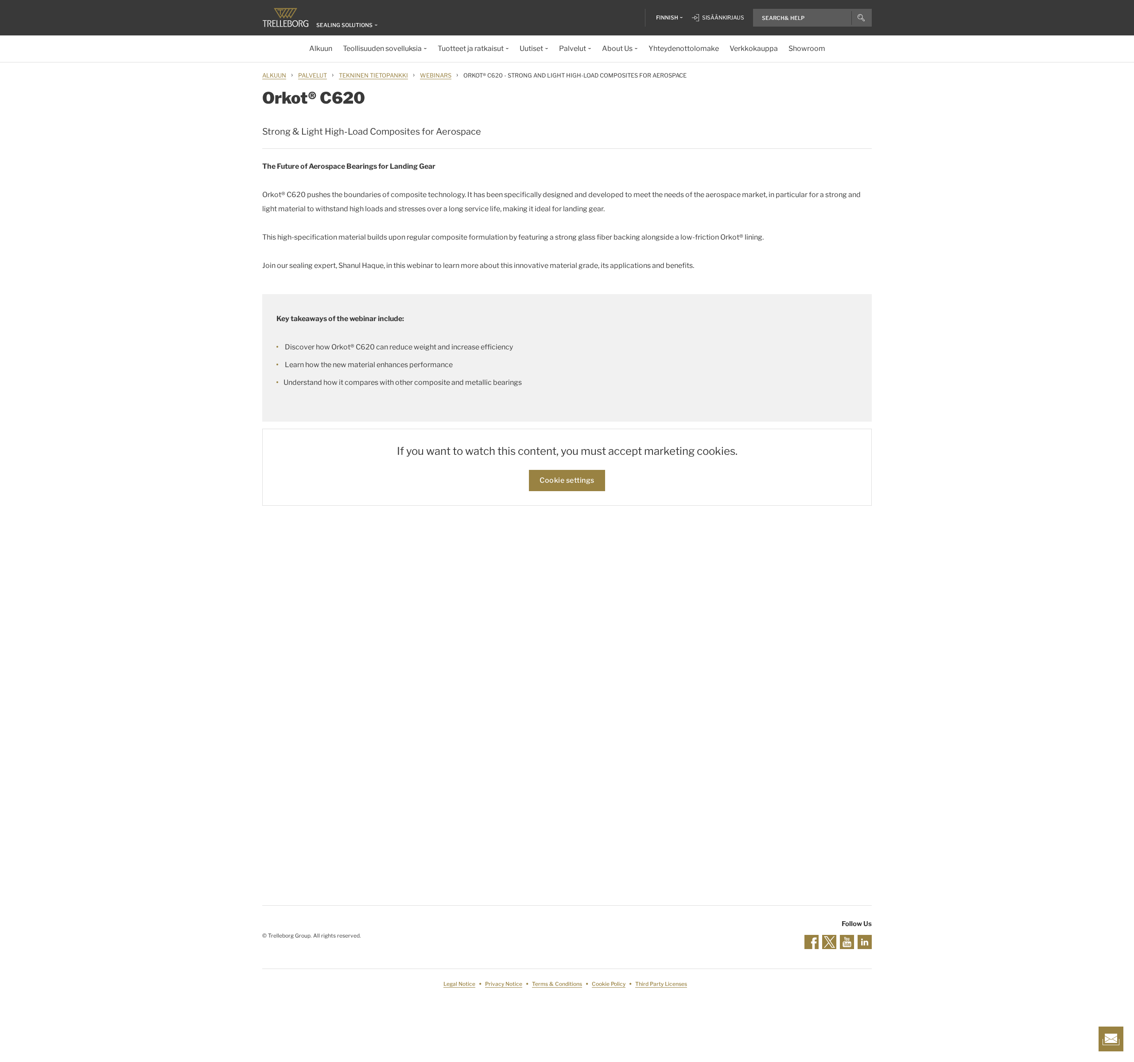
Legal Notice (459, 984)
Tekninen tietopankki (373, 75)
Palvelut (312, 75)
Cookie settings (567, 480)
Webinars (435, 75)
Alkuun (274, 75)
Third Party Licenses (661, 984)
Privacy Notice (503, 984)
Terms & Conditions (557, 984)
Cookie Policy (608, 984)
